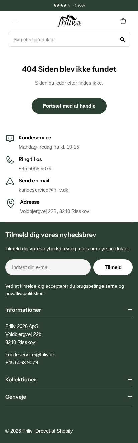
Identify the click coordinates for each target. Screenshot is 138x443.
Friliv (27, 431)
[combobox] (61, 39)
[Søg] (122, 39)
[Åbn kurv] (123, 21)
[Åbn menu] (15, 21)
